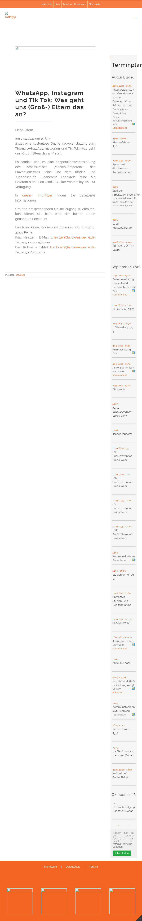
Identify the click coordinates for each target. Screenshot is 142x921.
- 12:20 (127, 526)
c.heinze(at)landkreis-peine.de (73, 237)
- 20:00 (128, 242)
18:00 (121, 86)
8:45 (120, 448)
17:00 (120, 275)
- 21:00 (128, 619)
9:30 (121, 160)
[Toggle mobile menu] (135, 18)
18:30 (120, 305)
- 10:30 (127, 474)
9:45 (120, 474)
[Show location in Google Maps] (133, 124)
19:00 (121, 619)
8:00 (121, 593)
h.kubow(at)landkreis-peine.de (72, 247)
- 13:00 (127, 160)
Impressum (50, 866)
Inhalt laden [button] (122, 853)
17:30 (120, 345)
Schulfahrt (118, 692)
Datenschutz (73, 866)
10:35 (121, 500)
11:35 (121, 526)
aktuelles (20, 275)
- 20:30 (127, 323)
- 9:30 (126, 448)
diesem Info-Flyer (37, 195)
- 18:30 (128, 769)
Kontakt (93, 866)
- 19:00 (127, 275)
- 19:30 (128, 86)
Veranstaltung (120, 128)
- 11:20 (127, 500)
